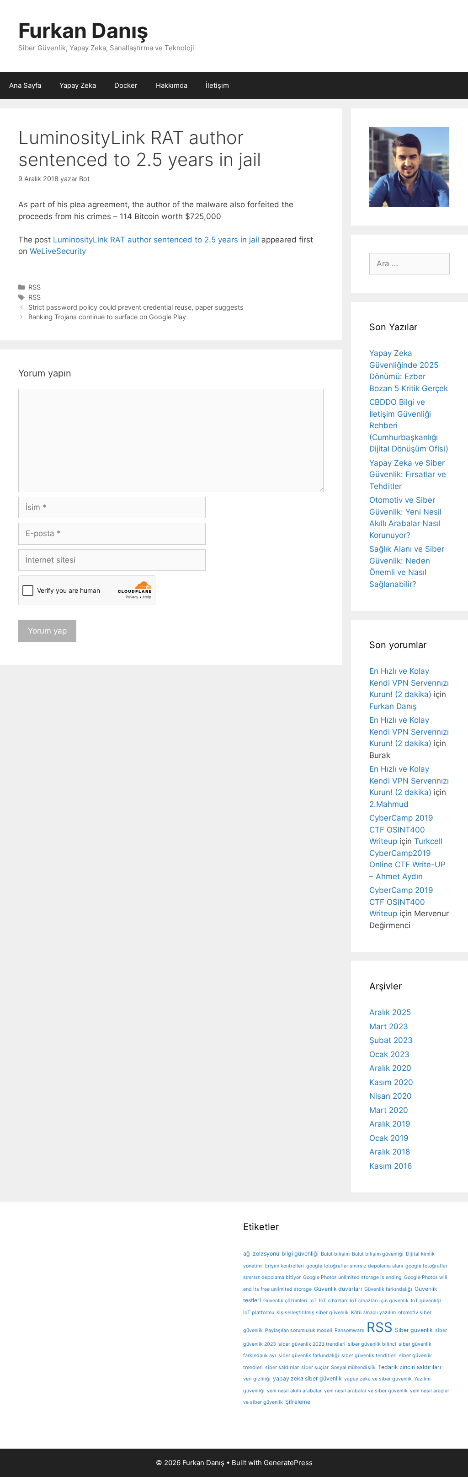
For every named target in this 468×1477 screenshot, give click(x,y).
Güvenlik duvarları (338, 1288)
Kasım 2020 (391, 1082)
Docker (126, 85)
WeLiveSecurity (58, 251)
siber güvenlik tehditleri (369, 1356)
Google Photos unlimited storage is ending (352, 1277)
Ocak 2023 (389, 1054)
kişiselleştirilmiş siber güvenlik (313, 1313)
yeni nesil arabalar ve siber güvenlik (366, 1391)
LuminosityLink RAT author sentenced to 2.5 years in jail (156, 239)
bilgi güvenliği (300, 1253)
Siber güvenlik (414, 1330)
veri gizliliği (257, 1379)
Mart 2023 (388, 1026)
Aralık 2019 (389, 1123)
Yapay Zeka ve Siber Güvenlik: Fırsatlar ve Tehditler (407, 474)
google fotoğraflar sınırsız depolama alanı (354, 1266)
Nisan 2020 (390, 1096)
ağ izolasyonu (261, 1253)
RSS (34, 287)
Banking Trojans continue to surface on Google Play (107, 317)
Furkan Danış (83, 30)
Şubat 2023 (391, 1040)
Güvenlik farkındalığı (388, 1289)
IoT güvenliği (426, 1301)
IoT (313, 1301)
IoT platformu (258, 1313)
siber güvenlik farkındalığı (308, 1356)
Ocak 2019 (389, 1138)
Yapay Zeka (77, 85)
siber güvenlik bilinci (372, 1344)
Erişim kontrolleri (284, 1266)
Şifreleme (297, 1401)
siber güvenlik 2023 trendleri (312, 1344)
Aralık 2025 (390, 1012)
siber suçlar (315, 1367)
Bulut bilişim (335, 1254)
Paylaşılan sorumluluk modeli (298, 1330)
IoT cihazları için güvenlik (379, 1301)
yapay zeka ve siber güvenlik (378, 1379)
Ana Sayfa (25, 85)
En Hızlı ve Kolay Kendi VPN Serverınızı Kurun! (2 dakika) (409, 682)
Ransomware (349, 1330)
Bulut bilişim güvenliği (378, 1254)
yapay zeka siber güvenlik (307, 1378)
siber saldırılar (282, 1367)
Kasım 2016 (390, 1166)
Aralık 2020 (390, 1068)
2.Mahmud (389, 804)
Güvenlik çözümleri (285, 1301)
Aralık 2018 (389, 1151)
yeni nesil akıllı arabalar (294, 1391)
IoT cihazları (333, 1301)
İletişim (217, 85)
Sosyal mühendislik (353, 1367)
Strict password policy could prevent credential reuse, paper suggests (136, 307)
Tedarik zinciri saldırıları (409, 1367)
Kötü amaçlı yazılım (373, 1313)
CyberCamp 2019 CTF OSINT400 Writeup (401, 829)
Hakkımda (171, 85)
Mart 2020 (388, 1110)
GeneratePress (288, 1462)
